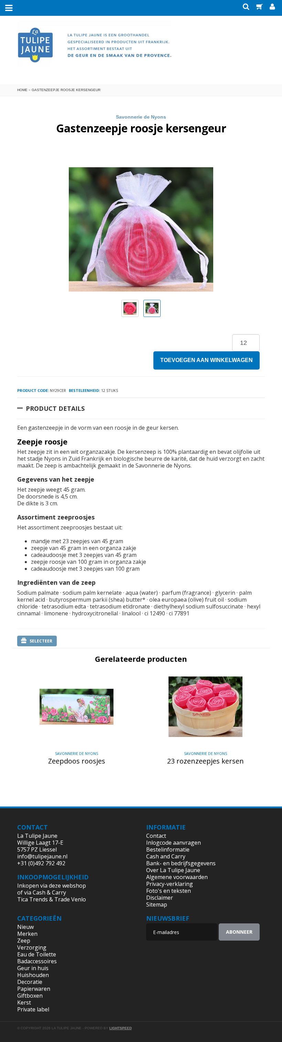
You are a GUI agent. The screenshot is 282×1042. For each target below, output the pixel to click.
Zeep (23, 940)
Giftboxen (30, 995)
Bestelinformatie (167, 849)
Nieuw (25, 927)
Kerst (24, 1002)
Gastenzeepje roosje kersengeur (66, 90)
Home (22, 90)
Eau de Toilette (36, 954)
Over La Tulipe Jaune (173, 870)
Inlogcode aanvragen (173, 842)
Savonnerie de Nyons (141, 117)
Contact (156, 836)
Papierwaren (33, 988)
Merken (27, 933)
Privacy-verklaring (169, 884)
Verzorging (31, 947)
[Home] (94, 49)
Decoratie (29, 982)
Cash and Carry (165, 856)
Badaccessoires (37, 961)
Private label (33, 1009)
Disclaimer (159, 897)
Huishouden (33, 975)
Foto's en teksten (168, 891)
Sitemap (156, 904)
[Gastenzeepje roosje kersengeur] (130, 308)
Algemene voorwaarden (177, 877)
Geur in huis (32, 968)
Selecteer (41, 641)
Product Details (55, 408)
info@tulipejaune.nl (42, 856)
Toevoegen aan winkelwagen (206, 360)
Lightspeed (120, 1028)
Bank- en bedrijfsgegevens (181, 863)
